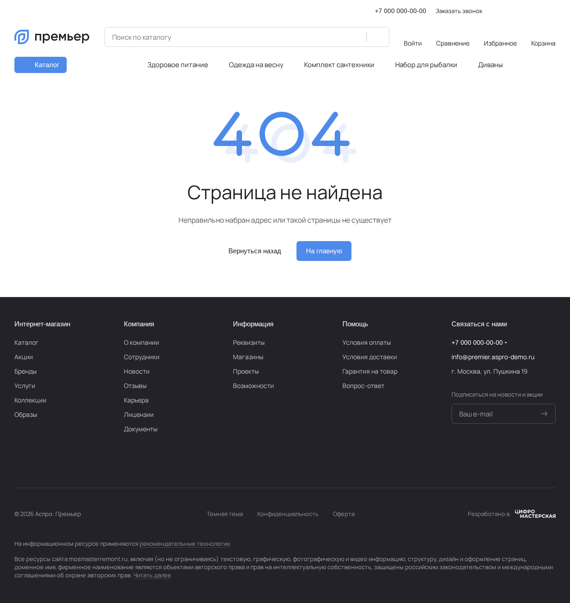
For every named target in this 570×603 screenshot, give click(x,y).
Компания (139, 324)
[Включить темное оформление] (552, 10)
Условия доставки (369, 356)
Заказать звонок (459, 11)
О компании (141, 342)
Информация (253, 324)
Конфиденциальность (288, 514)
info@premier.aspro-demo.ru (492, 356)
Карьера (136, 400)
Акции (23, 356)
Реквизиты (248, 342)
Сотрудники (142, 356)
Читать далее (152, 575)
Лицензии (139, 414)
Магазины (248, 356)
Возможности (253, 385)
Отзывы (135, 385)
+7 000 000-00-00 (400, 10)
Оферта (344, 514)
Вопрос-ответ (363, 385)
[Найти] (377, 36)
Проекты (246, 371)
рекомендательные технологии (185, 543)
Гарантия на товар (369, 371)
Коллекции (30, 400)
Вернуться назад (254, 251)
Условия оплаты (366, 342)
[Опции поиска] (337, 36)
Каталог (26, 342)
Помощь (355, 324)
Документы (140, 429)
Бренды (25, 371)
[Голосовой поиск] (356, 36)
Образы (25, 414)
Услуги (24, 385)
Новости (137, 371)
